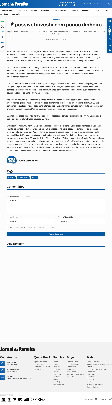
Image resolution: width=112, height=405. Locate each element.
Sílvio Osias (71, 369)
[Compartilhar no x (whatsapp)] (2, 27)
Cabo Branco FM (93, 372)
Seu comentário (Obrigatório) (18, 197)
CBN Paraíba (91, 374)
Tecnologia (57, 382)
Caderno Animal (72, 362)
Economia (56, 367)
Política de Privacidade (95, 384)
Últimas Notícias (8, 10)
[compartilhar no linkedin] (2, 42)
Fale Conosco (92, 382)
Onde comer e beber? (42, 367)
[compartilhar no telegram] (2, 32)
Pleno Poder (71, 367)
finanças (11, 178)
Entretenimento (60, 10)
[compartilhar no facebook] (2, 37)
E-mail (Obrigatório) (65, 217)
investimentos (23, 178)
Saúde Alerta (71, 372)
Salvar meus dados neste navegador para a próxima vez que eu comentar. (32, 227)
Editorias (85, 10)
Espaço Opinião (93, 387)
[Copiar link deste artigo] (2, 47)
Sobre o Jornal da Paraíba (96, 369)
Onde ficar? (38, 369)
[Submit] (109, 4)
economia (15, 14)
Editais (97, 10)
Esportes (22, 10)
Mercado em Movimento (75, 374)
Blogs (74, 10)
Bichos (55, 362)
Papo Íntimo (71, 377)
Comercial (90, 379)
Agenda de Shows (40, 362)
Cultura (55, 364)
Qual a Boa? (45, 10)
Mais (106, 10)
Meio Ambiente (58, 384)
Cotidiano (56, 377)
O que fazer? (38, 364)
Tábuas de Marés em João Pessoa (99, 364)
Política (34, 10)
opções (34, 178)
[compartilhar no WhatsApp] (2, 21)
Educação (56, 369)
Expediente (91, 377)
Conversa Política (73, 364)
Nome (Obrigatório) (14, 217)
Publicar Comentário (56, 234)
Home (6, 14)
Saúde (55, 379)
